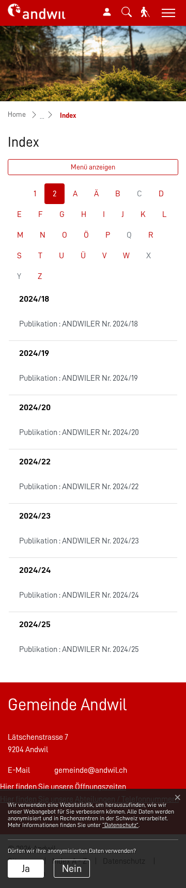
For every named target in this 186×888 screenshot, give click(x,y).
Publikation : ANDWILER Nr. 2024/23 (79, 541)
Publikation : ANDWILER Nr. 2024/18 (78, 324)
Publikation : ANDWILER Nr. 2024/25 (79, 649)
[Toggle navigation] (167, 12)
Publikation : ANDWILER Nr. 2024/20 (79, 432)
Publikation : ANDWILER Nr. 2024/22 (78, 486)
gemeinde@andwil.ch (90, 770)
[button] (126, 12)
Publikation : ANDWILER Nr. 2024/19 (78, 378)
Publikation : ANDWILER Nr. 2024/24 (79, 595)
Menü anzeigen (93, 166)
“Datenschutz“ (120, 825)
